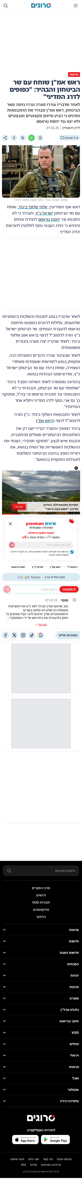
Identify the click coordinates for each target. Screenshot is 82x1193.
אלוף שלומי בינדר (32, 207)
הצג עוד (42, 624)
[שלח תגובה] (7, 589)
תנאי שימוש (17, 1159)
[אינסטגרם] (23, 635)
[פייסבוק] (5, 635)
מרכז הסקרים (41, 888)
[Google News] (40, 635)
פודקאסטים (41, 909)
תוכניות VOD (41, 902)
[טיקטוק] (31, 635)
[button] (76, 468)
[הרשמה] (12, 545)
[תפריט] (76, 6)
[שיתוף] (5, 138)
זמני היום (33, 1159)
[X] (23, 138)
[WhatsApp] (31, 138)
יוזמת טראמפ (49, 219)
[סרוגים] (41, 1118)
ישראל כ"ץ (44, 213)
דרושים (41, 895)
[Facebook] (14, 138)
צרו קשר (48, 1159)
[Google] (40, 138)
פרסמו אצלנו (64, 1159)
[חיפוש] (5, 5)
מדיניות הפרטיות (51, 1165)
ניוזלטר (41, 917)
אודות (33, 1165)
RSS (23, 1165)
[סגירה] (10, 524)
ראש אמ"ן (44, 420)
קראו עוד (19, 506)
